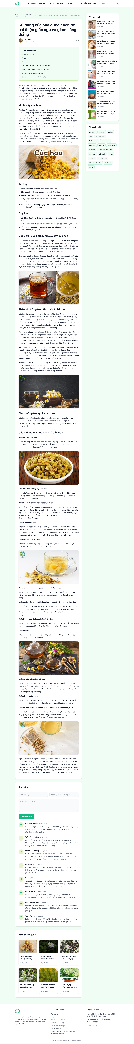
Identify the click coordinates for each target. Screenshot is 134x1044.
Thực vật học (93, 141)
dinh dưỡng (106, 141)
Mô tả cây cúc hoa (28, 54)
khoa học (92, 145)
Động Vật (32, 3)
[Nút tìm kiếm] (117, 3)
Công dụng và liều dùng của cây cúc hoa (36, 65)
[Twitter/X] (87, 1025)
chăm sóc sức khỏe (105, 149)
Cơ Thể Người (71, 3)
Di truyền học (99, 136)
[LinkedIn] (93, 1025)
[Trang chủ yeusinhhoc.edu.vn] (17, 3)
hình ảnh (92, 158)
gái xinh (101, 145)
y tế (90, 136)
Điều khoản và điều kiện (59, 1020)
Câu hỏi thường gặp (57, 1028)
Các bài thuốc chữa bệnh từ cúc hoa (35, 77)
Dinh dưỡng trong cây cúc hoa (32, 73)
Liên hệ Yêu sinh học (58, 1026)
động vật (102, 154)
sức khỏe (92, 132)
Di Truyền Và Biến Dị (56, 3)
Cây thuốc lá (28, 15)
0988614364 (96, 1022)
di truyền (92, 149)
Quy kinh (25, 62)
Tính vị (24, 58)
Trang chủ (17, 15)
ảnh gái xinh (102, 158)
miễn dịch (108, 163)
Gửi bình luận (26, 816)
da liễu (110, 132)
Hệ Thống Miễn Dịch (88, 3)
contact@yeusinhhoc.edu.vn (101, 1019)
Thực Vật (41, 3)
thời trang (92, 154)
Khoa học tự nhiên (95, 163)
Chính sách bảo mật (57, 1023)
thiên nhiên (111, 145)
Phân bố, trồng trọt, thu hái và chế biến (35, 69)
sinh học (101, 132)
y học (111, 154)
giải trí (91, 167)
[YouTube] (96, 1025)
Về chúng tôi (55, 1017)
